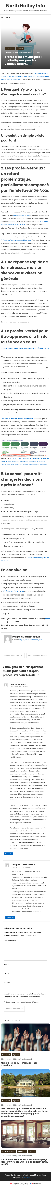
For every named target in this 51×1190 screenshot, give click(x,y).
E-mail (7, 973)
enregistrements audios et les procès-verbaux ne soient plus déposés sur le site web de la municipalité (25, 76)
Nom (6, 964)
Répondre (8, 854)
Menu (7, 17)
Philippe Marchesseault (30, 53)
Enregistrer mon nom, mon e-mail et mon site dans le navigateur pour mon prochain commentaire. (25, 995)
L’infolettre (13, 591)
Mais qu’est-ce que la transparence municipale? (19, 1064)
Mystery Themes (30, 1178)
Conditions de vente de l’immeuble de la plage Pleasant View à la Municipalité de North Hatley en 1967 (24, 1162)
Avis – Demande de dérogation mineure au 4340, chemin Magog (39, 656)
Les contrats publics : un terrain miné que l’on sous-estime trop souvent (14, 656)
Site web (7, 982)
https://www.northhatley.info (30, 640)
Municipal (9, 48)
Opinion (20, 48)
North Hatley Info (25, 6)
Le (17, 418)
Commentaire (10, 940)
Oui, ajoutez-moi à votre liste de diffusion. (22, 1002)
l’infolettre (21, 215)
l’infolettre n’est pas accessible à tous (16, 240)
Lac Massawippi (8, 1151)
